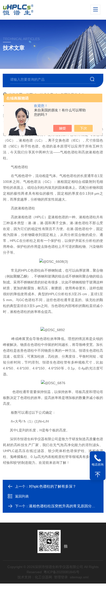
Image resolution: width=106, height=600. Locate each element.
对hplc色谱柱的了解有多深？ (52, 486)
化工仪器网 (43, 577)
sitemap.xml (79, 577)
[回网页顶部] (97, 475)
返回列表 (22, 496)
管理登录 (61, 577)
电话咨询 (98, 464)
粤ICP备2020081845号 (61, 572)
